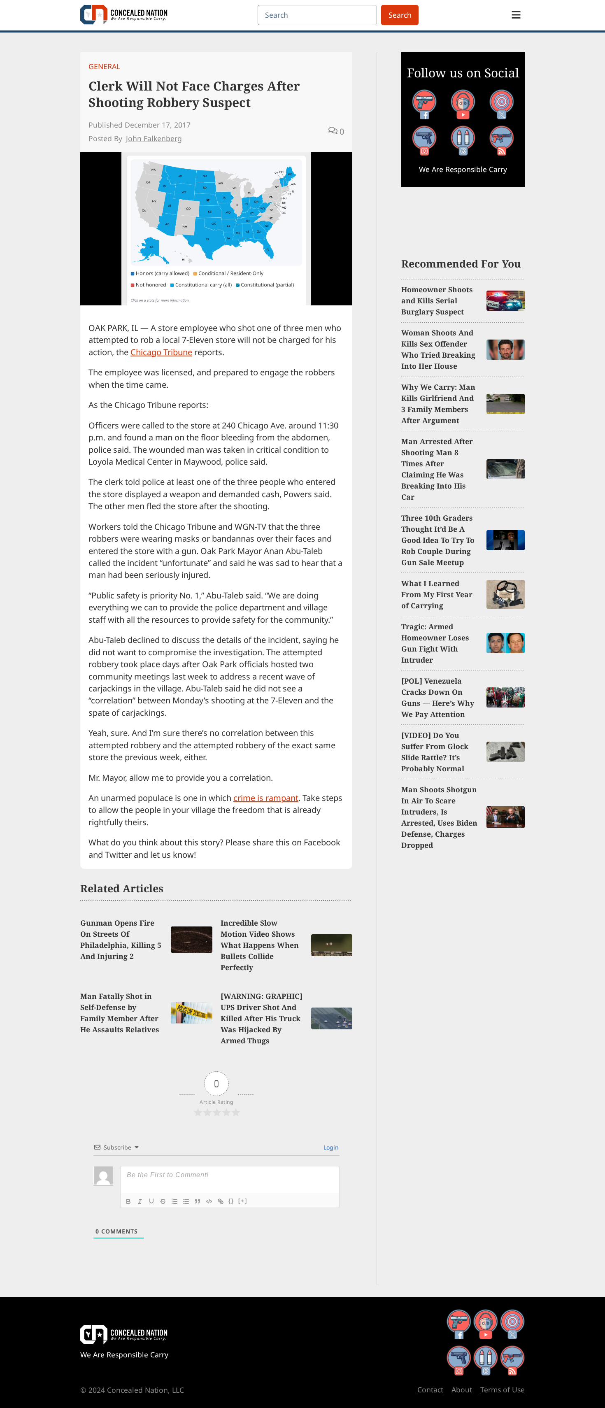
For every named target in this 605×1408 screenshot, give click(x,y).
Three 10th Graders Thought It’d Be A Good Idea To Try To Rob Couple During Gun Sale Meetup (438, 540)
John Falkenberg (154, 138)
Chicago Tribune (161, 352)
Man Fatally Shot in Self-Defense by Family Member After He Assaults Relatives (119, 1012)
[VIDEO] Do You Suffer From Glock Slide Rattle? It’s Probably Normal (434, 751)
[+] (242, 1201)
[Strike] (163, 1201)
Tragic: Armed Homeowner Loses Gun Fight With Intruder (435, 643)
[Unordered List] (186, 1201)
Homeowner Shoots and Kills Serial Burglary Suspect (437, 300)
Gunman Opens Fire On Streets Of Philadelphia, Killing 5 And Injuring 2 (120, 939)
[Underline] (151, 1201)
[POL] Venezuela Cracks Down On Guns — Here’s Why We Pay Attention (437, 697)
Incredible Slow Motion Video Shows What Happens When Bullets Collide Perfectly (260, 945)
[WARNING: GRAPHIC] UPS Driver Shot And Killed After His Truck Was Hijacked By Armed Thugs (261, 1018)
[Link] (220, 1201)
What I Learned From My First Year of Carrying (436, 594)
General (104, 66)
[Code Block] (209, 1201)
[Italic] (140, 1201)
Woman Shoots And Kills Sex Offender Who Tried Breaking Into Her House (438, 349)
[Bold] (128, 1201)
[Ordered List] (174, 1201)
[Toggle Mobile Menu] (516, 14)
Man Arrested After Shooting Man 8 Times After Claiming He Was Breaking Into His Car (437, 468)
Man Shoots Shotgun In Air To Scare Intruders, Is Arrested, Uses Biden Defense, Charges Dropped (439, 816)
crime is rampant (265, 797)
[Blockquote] (197, 1201)
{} (231, 1201)
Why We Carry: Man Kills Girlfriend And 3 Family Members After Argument (438, 403)
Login (330, 1147)
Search (400, 15)
